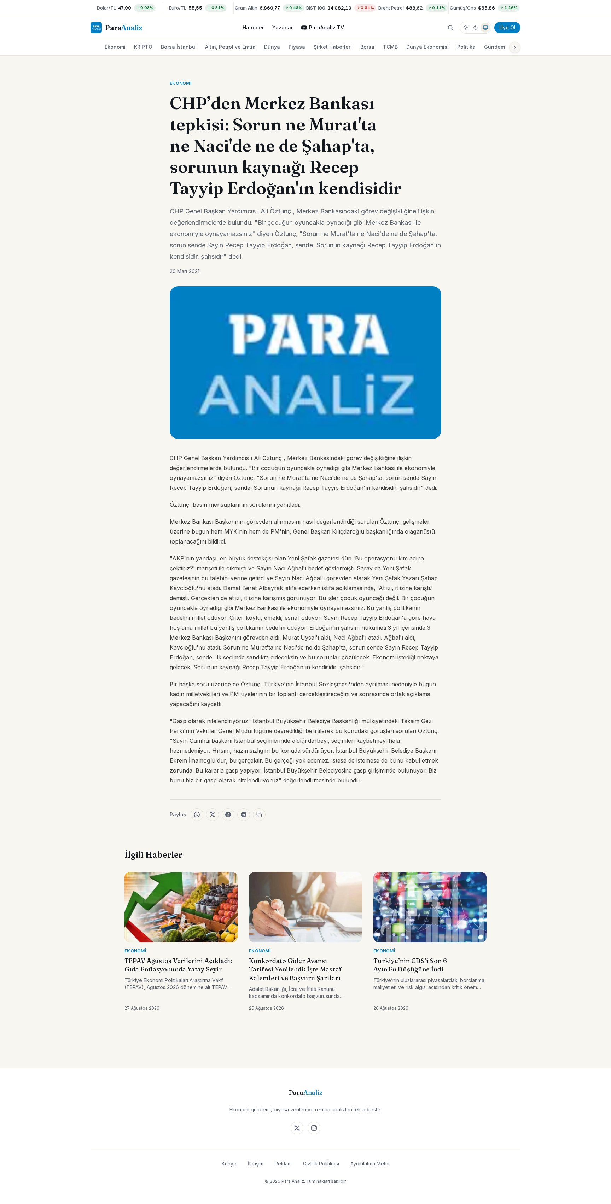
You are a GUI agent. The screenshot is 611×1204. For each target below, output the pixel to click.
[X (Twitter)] (297, 1128)
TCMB (390, 47)
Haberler (253, 27)
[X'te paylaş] (212, 814)
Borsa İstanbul (179, 47)
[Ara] (450, 27)
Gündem (494, 47)
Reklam (283, 1164)
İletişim (255, 1164)
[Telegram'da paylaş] (243, 814)
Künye (229, 1164)
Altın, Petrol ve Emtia (230, 47)
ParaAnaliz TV (326, 27)
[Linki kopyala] (259, 814)
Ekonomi (115, 47)
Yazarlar (282, 27)
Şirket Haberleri (333, 47)
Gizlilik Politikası (321, 1164)
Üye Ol (507, 27)
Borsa (367, 47)
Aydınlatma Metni (369, 1164)
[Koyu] (476, 28)
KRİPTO (143, 47)
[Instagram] (314, 1128)
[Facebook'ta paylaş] (228, 814)
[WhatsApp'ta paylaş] (197, 814)
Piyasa (297, 47)
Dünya (272, 47)
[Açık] (466, 28)
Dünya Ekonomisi (427, 47)
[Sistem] (485, 28)
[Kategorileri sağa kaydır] (514, 47)
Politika (466, 47)
